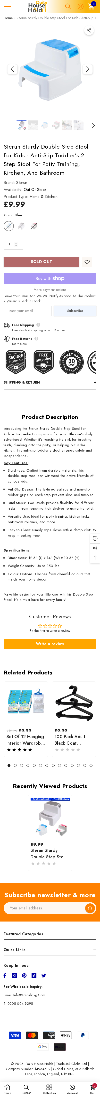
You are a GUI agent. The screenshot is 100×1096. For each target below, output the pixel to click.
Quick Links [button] (15, 949)
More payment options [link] (50, 289)
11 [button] (72, 765)
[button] (68, 6)
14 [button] (91, 765)
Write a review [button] (50, 644)
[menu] (7, 6)
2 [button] (15, 765)
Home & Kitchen (44, 196)
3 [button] (21, 765)
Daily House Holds (39, 1063)
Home (8, 17)
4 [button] (27, 765)
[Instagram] (14, 975)
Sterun (21, 182)
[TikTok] (34, 975)
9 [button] (59, 765)
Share (89, 30)
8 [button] (53, 765)
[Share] (89, 30)
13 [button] (84, 765)
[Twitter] (43, 975)
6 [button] (40, 765)
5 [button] (34, 765)
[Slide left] (12, 69)
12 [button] (78, 765)
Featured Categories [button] (23, 934)
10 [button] (65, 765)
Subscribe (75, 310)
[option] (50, 69)
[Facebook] (4, 975)
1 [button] (9, 765)
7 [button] (46, 765)
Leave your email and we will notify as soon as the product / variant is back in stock (49, 298)
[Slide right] (88, 69)
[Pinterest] (24, 975)
